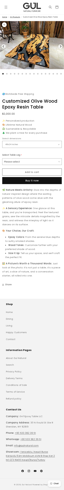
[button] (6, 7)
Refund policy (13, 398)
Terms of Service (15, 391)
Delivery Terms (14, 378)
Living (9, 325)
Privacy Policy (13, 371)
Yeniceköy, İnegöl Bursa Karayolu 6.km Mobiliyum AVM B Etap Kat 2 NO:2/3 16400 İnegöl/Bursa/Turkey (30, 455)
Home (4, 17)
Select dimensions (11, 138)
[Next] (60, 46)
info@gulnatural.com (26, 445)
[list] (32, 51)
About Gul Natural (16, 358)
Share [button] (8, 284)
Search (10, 364)
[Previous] (3, 46)
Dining (9, 318)
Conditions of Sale (16, 385)
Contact (10, 339)
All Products (15, 17)
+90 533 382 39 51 (25, 432)
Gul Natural (27, 484)
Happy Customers (16, 332)
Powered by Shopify (41, 484)
